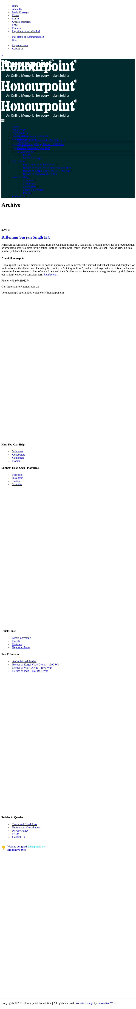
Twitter (16, 481)
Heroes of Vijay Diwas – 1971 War (32, 667)
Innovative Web (106, 1003)
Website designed (17, 846)
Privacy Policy (20, 830)
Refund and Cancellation (26, 827)
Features (16, 28)
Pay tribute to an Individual (26, 31)
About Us (17, 9)
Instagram (17, 477)
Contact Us (17, 48)
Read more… (51, 274)
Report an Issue (20, 45)
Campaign (18, 457)
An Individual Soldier (24, 661)
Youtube (17, 484)
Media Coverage (20, 12)
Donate (15, 18)
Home (15, 6)
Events (15, 15)
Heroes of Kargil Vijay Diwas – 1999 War (36, 664)
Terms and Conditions (24, 824)
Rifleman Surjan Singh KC (25, 237)
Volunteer (17, 451)
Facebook (17, 474)
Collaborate (18, 454)
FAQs (15, 25)
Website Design (84, 1003)
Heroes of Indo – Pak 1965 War (30, 670)
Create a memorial (21, 21)
